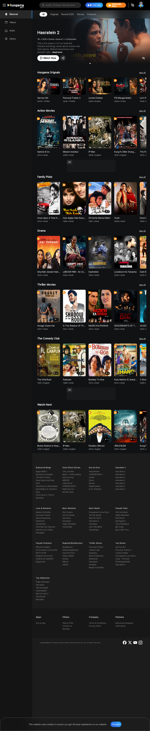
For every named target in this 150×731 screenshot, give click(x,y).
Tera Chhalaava (122, 524)
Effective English (43, 547)
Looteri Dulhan (121, 553)
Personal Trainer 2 (123, 550)
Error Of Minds (95, 489)
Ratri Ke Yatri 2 (95, 518)
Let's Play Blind (95, 527)
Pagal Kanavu (94, 486)
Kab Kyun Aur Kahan (44, 530)
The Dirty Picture (43, 477)
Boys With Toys (122, 530)
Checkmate (41, 524)
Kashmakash (41, 591)
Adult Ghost (67, 483)
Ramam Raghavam (70, 550)
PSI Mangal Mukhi (122, 562)
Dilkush (65, 562)
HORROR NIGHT (69, 486)
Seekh (91, 477)
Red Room (120, 518)
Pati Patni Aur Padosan (45, 527)
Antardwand (94, 472)
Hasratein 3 (120, 565)
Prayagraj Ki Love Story (99, 512)
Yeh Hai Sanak (68, 515)
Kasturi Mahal (68, 556)
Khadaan (92, 565)
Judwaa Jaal (94, 550)
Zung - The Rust (122, 559)
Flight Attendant (69, 524)
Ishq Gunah (40, 597)
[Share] (63, 58)
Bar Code (119, 527)
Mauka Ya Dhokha (43, 512)
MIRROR (65, 480)
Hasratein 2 (120, 472)
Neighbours (67, 547)
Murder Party (68, 492)
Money (92, 483)
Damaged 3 (120, 521)
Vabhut (65, 565)
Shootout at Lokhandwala (46, 486)
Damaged (40, 533)
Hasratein (66, 518)
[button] (144, 86)
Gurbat (65, 559)
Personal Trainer (43, 515)
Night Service (68, 489)
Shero (91, 480)
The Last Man (68, 472)
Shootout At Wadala (44, 474)
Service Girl (120, 547)
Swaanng (93, 553)
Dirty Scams (67, 512)
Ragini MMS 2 (41, 472)
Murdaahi (40, 600)
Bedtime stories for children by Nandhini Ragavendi (44, 559)
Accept (116, 724)
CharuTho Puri (68, 553)
